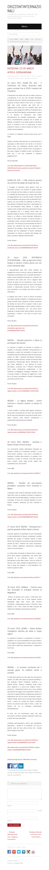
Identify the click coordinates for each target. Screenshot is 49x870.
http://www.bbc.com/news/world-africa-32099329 (26, 619)
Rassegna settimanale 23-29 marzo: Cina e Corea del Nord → (35, 834)
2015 (21, 39)
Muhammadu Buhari (18, 772)
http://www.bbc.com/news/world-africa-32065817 (26, 473)
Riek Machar (37, 772)
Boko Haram (19, 770)
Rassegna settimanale (31, 78)
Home (16, 39)
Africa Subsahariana (18, 78)
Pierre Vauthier (29, 772)
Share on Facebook (10, 766)
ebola (25, 770)
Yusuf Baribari (17, 775)
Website (9, 821)
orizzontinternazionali (13, 76)
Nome (9, 806)
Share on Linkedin (20, 766)
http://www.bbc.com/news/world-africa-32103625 (26, 657)
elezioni (30, 770)
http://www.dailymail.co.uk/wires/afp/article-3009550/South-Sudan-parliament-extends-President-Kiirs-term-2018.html (24, 168)
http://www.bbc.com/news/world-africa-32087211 (26, 577)
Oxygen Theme (18, 863)
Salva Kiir (9, 775)
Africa (10, 78)
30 (32, 39)
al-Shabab (13, 770)
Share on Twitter (15, 766)
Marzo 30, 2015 (25, 76)
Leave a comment (36, 76)
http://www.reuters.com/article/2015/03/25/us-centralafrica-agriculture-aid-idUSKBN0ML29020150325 (22, 328)
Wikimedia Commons (29, 759)
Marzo (27, 39)
